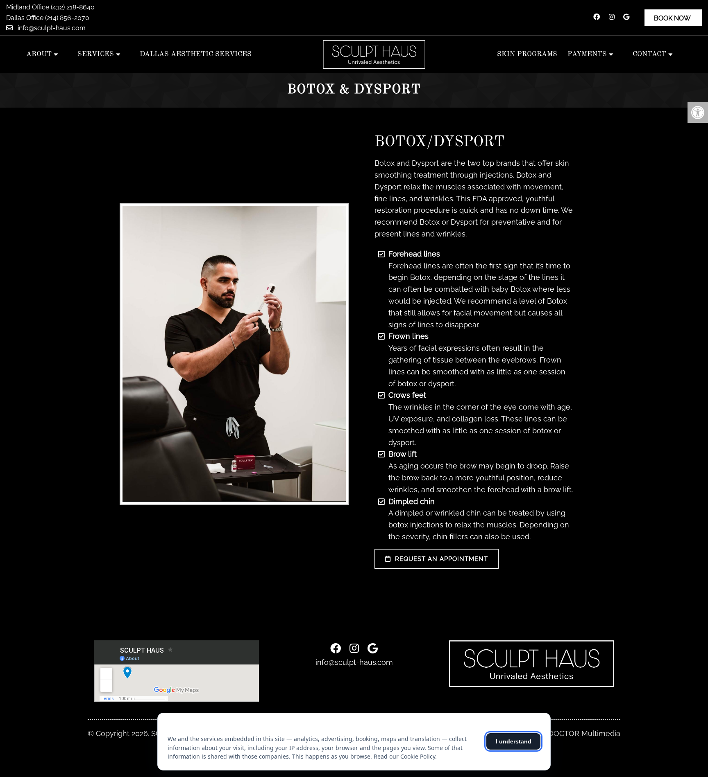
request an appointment (440, 559)
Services (95, 54)
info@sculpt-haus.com (51, 28)
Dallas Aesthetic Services (196, 54)
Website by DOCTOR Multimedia (563, 733)
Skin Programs (527, 54)
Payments (587, 54)
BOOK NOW (672, 18)
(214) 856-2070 (67, 18)
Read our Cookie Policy (404, 756)
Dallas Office (25, 18)
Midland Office (28, 7)
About (39, 54)
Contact (649, 54)
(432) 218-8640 (73, 7)
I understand (513, 741)
